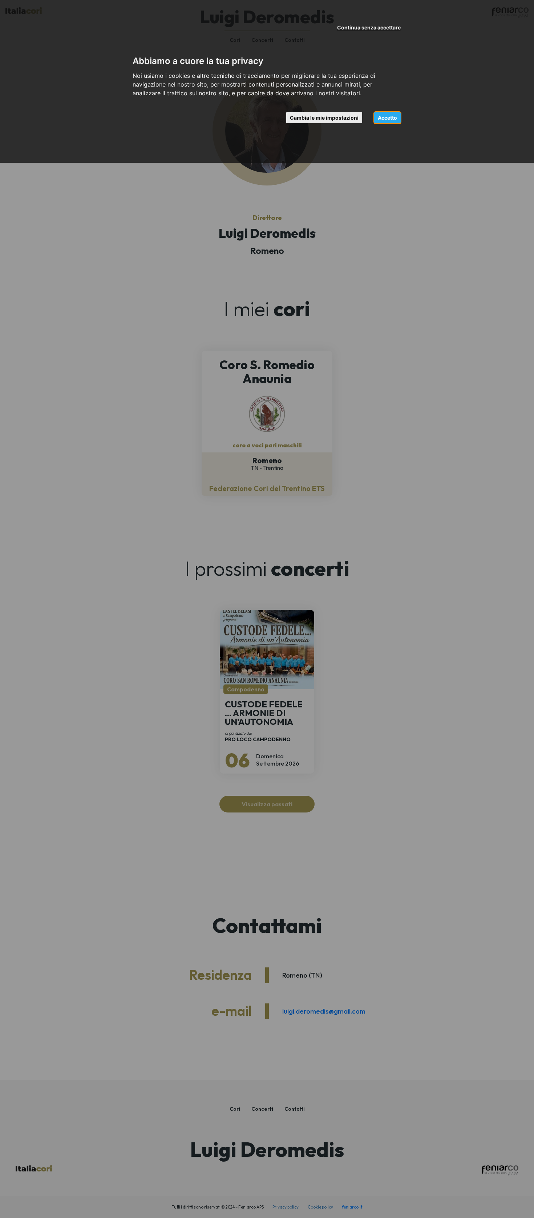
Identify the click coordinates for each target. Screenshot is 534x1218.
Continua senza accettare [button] (369, 27)
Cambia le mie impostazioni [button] (324, 118)
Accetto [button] (387, 118)
